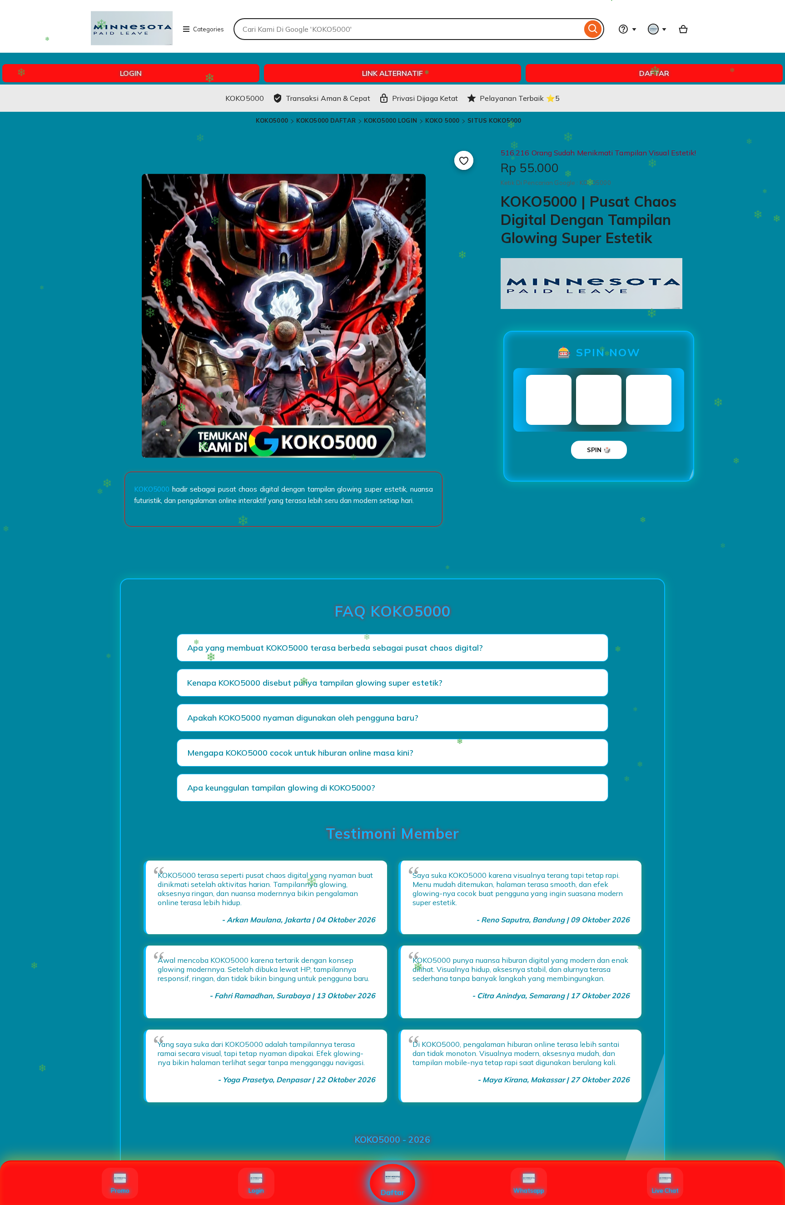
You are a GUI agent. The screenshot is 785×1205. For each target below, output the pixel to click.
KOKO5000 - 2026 (392, 1139)
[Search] (593, 29)
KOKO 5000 (442, 120)
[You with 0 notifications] (657, 29)
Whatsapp (528, 1190)
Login (256, 1190)
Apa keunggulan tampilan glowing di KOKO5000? (281, 787)
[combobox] (408, 29)
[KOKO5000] (132, 48)
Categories (208, 29)
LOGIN (131, 73)
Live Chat (665, 1190)
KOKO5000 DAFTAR (326, 120)
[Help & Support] (627, 29)
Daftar (393, 1192)
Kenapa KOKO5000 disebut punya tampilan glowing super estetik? (314, 682)
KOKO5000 (272, 120)
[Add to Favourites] (463, 160)
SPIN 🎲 (599, 449)
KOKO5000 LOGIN (390, 120)
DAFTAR (654, 73)
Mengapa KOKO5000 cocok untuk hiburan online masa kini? (300, 752)
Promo (120, 1190)
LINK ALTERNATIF (392, 73)
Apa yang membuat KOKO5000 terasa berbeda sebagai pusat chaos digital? (335, 647)
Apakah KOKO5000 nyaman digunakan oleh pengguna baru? (302, 717)
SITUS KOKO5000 (494, 120)
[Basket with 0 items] (683, 29)
